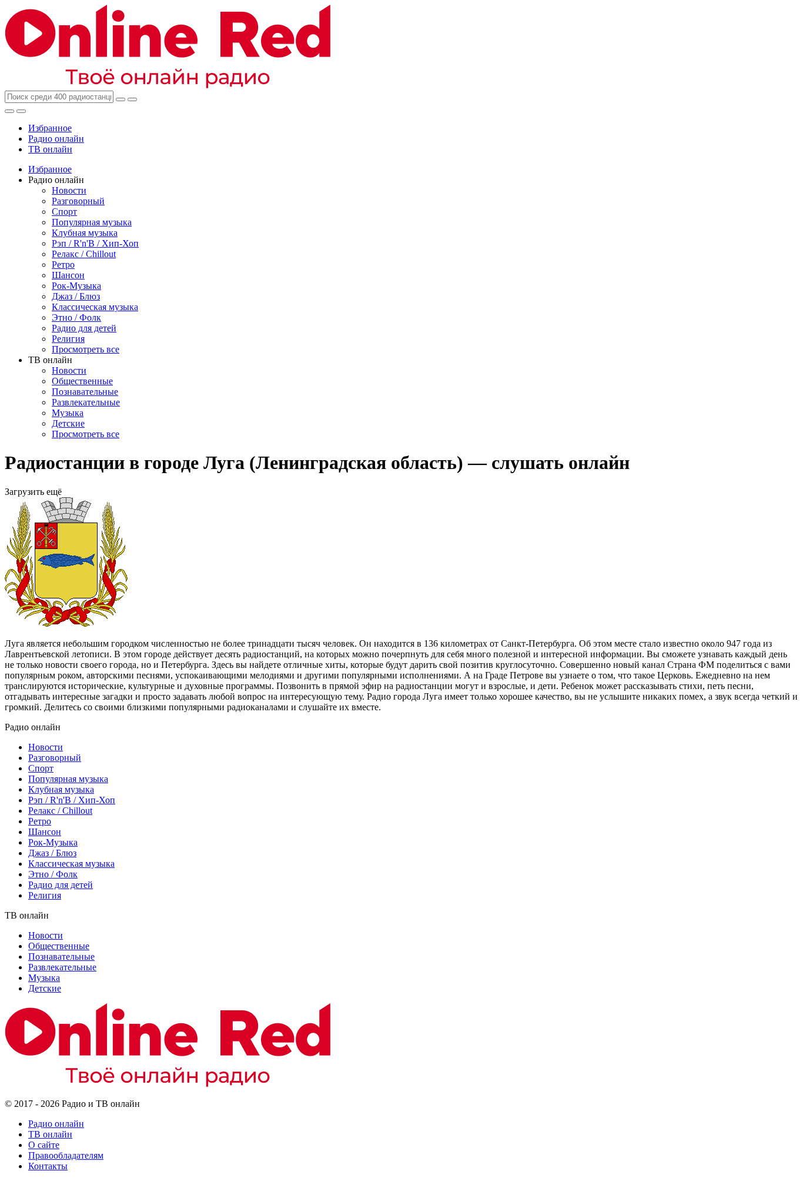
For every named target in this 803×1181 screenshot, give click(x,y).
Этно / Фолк (76, 317)
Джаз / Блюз (76, 296)
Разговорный (78, 201)
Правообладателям (65, 1155)
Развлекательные (86, 402)
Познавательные (85, 392)
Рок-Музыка (76, 286)
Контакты (48, 1166)
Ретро (63, 265)
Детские (68, 423)
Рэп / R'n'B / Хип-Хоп (95, 243)
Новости (69, 190)
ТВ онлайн (50, 149)
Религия (68, 339)
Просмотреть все (85, 349)
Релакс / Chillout (84, 254)
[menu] (21, 111)
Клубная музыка (85, 233)
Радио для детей (84, 328)
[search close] (132, 99)
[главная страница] (167, 85)
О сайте (43, 1145)
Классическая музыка (95, 307)
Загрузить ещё (33, 492)
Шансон (68, 275)
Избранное (50, 128)
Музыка (67, 413)
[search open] (9, 111)
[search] (120, 99)
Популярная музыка (92, 222)
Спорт (64, 212)
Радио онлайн (56, 139)
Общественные (82, 381)
